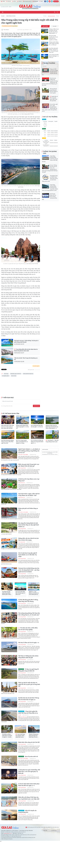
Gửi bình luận (36, 405)
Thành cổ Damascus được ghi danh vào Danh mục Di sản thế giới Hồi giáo (34, 736)
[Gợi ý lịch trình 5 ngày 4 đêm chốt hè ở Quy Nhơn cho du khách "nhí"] (9, 498)
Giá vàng (44, 138)
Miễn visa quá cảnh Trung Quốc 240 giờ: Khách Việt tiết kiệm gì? (28, 465)
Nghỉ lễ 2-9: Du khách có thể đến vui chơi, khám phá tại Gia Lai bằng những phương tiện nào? (34, 593)
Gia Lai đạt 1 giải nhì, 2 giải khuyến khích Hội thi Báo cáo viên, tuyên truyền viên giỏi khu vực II (50, 108)
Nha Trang (6, 373)
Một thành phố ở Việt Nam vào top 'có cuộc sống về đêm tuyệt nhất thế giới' (7, 427)
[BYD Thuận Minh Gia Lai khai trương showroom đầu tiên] (45, 195)
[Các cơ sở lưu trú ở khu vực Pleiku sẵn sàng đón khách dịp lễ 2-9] (37, 434)
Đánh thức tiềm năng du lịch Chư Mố (29, 742)
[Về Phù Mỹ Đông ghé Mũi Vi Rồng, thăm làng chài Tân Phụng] (9, 604)
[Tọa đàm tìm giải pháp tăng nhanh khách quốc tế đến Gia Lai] (7, 586)
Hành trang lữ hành (22, 468)
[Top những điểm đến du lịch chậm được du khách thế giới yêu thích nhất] (7, 351)
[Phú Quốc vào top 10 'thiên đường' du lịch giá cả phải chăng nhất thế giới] (7, 342)
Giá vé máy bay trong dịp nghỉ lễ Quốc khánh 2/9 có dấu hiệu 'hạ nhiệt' (27, 554)
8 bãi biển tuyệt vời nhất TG (16, 373)
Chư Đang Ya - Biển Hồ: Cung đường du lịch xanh (52, 441)
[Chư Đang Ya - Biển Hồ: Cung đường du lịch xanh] (52, 434)
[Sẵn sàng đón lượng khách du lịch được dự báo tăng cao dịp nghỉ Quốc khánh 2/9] (9, 527)
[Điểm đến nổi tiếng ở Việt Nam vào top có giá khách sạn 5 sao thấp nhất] (9, 801)
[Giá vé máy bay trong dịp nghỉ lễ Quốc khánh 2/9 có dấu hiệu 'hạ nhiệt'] (9, 557)
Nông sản (44, 119)
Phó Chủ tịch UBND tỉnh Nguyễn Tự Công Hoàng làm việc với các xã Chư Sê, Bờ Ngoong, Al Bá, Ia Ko (50, 82)
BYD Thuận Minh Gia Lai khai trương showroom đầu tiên (49, 196)
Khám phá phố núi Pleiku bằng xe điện (28, 509)
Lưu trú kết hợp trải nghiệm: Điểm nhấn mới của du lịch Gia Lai (20, 736)
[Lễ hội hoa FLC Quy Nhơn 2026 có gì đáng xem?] (9, 483)
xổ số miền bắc (49, 453)
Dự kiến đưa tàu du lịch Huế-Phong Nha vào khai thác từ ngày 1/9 (28, 698)
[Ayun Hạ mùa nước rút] (9, 761)
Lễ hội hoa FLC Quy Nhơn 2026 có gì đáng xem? (28, 479)
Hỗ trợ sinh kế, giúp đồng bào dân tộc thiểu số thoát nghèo (53, 90)
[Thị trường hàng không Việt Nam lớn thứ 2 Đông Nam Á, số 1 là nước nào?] (9, 617)
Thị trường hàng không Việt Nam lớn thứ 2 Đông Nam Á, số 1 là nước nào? (29, 614)
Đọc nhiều (45, 26)
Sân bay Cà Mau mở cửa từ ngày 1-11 (28, 642)
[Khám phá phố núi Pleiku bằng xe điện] (9, 513)
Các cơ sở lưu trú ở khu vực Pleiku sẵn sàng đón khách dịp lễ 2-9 (37, 442)
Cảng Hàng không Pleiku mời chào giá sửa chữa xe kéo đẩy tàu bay (50, 158)
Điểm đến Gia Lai (21, 482)
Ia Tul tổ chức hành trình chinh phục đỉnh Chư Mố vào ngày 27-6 (29, 784)
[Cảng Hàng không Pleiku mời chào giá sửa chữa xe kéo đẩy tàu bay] (45, 157)
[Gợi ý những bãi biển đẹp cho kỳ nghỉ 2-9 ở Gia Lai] (44, 56)
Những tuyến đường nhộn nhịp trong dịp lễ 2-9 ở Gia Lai (54, 43)
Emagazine (36, 1)
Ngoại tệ (44, 128)
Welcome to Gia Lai (27, 1)
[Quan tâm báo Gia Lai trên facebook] (45, 1)
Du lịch (19, 715)
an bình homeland (45, 449)
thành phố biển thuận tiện (28, 373)
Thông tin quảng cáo (50, 152)
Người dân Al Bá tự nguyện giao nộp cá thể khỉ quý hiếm (54, 98)
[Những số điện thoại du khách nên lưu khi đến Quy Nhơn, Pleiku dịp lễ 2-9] (44, 30)
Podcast (20, 1)
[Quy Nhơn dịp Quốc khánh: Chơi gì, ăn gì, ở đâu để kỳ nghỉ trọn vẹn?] (44, 50)
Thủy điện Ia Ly (24, 716)
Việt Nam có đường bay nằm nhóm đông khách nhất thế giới (28, 656)
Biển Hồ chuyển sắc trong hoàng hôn (27, 811)
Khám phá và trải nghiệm (23, 454)
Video (4, 1)
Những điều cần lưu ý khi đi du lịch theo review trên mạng (28, 539)
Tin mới (54, 26)
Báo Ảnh (9, 1)
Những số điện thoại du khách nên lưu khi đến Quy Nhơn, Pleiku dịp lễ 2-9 (54, 31)
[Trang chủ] (2, 12)
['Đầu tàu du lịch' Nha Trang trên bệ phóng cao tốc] (7, 360)
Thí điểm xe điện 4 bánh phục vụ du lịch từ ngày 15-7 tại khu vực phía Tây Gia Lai (7, 736)
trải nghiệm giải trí (5, 375)
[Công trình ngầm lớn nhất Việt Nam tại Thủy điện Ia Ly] (9, 715)
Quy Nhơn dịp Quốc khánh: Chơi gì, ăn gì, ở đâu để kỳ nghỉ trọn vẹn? (53, 50)
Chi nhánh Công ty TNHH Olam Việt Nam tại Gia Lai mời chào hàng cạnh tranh (50, 178)
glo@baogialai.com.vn (8, 833)
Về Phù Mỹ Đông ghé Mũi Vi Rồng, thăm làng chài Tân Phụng (28, 600)
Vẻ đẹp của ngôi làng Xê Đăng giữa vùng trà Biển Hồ (28, 670)
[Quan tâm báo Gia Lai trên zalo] (47, 1)
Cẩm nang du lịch (21, 542)
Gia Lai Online (10, 827)
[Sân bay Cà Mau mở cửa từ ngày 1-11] (9, 647)
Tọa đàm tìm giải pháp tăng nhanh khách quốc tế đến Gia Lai (6, 593)
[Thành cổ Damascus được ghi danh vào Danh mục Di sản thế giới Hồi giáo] (34, 729)
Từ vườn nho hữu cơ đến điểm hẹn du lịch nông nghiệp (28, 628)
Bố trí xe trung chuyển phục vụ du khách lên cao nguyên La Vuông (53, 37)
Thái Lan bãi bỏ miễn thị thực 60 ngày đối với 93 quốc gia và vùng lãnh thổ (29, 684)
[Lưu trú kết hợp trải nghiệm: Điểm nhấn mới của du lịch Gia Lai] (20, 729)
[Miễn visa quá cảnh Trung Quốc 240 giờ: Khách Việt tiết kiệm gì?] (9, 468)
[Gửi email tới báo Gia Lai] (52, 1)
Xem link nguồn (36, 366)
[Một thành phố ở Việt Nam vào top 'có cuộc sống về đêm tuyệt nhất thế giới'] (7, 419)
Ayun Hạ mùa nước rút (28, 756)
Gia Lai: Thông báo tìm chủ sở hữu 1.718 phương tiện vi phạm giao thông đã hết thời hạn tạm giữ (49, 169)
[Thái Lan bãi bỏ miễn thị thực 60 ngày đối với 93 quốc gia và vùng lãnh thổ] (9, 687)
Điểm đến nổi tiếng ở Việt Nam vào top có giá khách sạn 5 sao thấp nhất (28, 798)
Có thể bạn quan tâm (10, 413)
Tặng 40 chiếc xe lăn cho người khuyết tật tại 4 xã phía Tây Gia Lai (50, 71)
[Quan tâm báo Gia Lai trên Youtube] (49, 1)
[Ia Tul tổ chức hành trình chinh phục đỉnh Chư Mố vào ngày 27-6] (9, 788)
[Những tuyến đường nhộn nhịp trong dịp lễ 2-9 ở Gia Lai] (44, 43)
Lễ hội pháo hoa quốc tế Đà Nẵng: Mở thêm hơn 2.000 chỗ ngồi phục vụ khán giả (29, 771)
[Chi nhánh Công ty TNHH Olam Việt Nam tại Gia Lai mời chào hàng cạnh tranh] (45, 177)
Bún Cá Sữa (13, 375)
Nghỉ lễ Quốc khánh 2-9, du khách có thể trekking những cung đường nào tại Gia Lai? (29, 450)
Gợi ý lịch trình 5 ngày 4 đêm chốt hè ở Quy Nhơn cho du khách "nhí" (29, 494)
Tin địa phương (49, 63)
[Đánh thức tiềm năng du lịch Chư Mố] (9, 746)
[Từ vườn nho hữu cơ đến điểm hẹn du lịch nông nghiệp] (9, 632)
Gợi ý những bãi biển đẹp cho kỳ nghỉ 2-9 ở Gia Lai (54, 56)
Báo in (14, 1)
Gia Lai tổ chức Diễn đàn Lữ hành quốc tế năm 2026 (20, 593)
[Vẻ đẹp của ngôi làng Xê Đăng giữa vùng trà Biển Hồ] (9, 673)
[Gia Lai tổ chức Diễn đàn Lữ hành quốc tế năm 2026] (20, 586)
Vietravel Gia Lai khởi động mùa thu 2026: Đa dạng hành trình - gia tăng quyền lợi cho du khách (28, 570)
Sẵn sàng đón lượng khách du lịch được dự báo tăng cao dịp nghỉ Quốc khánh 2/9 (28, 524)
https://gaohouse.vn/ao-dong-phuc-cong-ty (49, 454)
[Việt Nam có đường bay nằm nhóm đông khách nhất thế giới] (9, 660)
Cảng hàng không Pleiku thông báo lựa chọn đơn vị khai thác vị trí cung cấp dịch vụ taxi (50, 187)
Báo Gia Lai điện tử (30, 6)
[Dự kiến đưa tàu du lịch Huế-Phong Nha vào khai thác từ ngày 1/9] (9, 702)
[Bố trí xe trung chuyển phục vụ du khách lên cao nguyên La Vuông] (44, 37)
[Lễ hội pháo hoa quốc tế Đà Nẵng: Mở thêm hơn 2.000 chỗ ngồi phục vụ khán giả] (9, 774)
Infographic (43, 1)
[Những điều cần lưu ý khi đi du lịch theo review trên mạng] (9, 542)
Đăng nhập (56, 1)
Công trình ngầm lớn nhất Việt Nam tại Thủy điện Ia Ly (28, 712)
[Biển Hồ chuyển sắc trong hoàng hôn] (9, 815)
